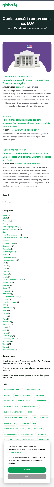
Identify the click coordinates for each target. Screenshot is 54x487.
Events (5, 277)
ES (29, 429)
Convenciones (8, 243)
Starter (5, 333)
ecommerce (24, 423)
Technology (20, 150)
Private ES (6, 324)
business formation (30, 406)
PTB (31, 76)
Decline (27, 476)
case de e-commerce (11, 235)
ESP (4, 268)
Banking (6, 76)
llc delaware (28, 440)
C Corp (29, 412)
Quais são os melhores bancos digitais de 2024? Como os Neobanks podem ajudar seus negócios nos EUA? (27, 156)
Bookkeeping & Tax (10, 227)
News (5, 116)
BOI (4, 224)
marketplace (44, 440)
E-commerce (8, 257)
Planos (5, 316)
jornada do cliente (10, 302)
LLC (4, 305)
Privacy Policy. (16, 452)
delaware (44, 417)
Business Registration (13, 412)
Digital (5, 254)
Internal (6, 299)
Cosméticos (7, 246)
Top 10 (5, 344)
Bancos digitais (41, 401)
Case (5, 232)
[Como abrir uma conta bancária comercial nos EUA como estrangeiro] (27, 56)
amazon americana (22, 395)
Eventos (6, 274)
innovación (7, 291)
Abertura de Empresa (12, 390)
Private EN (7, 322)
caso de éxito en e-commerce (14, 238)
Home (5, 288)
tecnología (7, 341)
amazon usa (9, 401)
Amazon (6, 215)
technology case (9, 339)
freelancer (41, 434)
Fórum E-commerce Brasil (13, 280)
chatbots (6, 241)
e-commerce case (10, 260)
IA (5, 440)
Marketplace (7, 308)
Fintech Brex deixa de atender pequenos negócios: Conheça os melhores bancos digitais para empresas (26, 123)
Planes (5, 313)
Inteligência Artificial (11, 296)
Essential (6, 271)
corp (34, 417)
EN (23, 429)
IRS (11, 440)
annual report (24, 401)
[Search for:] (27, 202)
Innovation (7, 294)
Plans (5, 319)
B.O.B (5, 218)
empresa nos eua (11, 429)
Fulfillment (7, 282)
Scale (5, 330)
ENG (4, 266)
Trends (5, 347)
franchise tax (27, 434)
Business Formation (20, 76)
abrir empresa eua (33, 390)
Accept (27, 470)
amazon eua (39, 395)
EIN (4, 263)
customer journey (9, 252)
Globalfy (20, 87)
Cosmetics (7, 249)
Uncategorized (8, 350)
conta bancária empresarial (16, 417)
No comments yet (31, 130)
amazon (7, 395)
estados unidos (10, 434)
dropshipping (9, 423)
